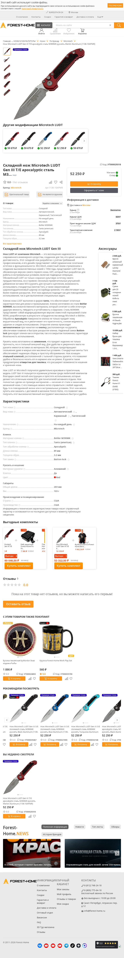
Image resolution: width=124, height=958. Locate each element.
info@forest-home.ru (94, 910)
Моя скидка (63, 903)
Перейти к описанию (52, 203)
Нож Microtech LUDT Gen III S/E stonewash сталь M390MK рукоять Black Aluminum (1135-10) (24, 729)
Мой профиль (64, 894)
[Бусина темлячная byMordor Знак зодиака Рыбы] (20, 639)
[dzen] (78, 946)
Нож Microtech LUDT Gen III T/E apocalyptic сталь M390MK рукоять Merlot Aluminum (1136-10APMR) (19, 801)
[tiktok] (72, 946)
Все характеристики (12, 243)
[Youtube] (46, 946)
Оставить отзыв (18, 604)
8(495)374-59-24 (56, 12)
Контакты (36, 16)
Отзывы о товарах (66, 899)
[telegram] (66, 946)
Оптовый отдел (45, 912)
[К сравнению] (30, 744)
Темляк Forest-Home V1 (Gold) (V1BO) (116, 383)
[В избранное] (35, 744)
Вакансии (42, 917)
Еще (99, 16)
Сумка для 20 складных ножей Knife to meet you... (117, 295)
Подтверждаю (115, 5)
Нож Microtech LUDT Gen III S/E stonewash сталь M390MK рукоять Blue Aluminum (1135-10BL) (54, 729)
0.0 (7, 673)
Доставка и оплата (85, 16)
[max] (84, 946)
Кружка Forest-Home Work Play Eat (56, 660)
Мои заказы (63, 889)
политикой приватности (32, 8)
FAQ (39, 922)
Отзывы (41, 932)
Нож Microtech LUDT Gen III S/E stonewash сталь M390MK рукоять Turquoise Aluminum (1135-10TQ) (85, 729)
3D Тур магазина (45, 927)
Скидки (47, 16)
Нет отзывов (20, 182)
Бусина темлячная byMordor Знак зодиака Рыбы (19, 662)
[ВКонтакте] (40, 946)
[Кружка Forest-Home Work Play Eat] (57, 639)
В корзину (95, 183)
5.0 (44, 673)
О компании (22, 16)
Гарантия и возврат (64, 16)
